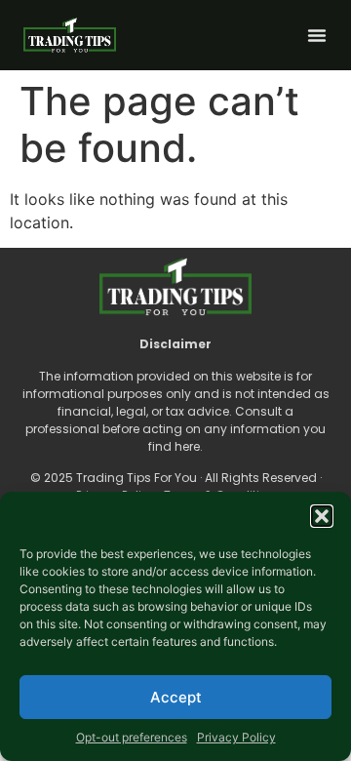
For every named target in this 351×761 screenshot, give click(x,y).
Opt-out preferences (131, 737)
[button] (322, 516)
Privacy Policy (236, 737)
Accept (176, 697)
